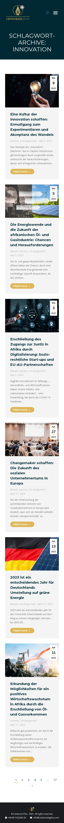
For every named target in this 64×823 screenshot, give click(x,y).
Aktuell (14, 251)
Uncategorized (28, 140)
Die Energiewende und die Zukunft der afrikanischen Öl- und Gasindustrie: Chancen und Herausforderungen (31, 235)
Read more (20, 171)
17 (54, 780)
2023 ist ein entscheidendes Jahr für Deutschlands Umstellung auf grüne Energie (32, 587)
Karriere (14, 140)
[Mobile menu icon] (55, 13)
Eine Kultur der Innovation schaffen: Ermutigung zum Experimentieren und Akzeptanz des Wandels (32, 124)
